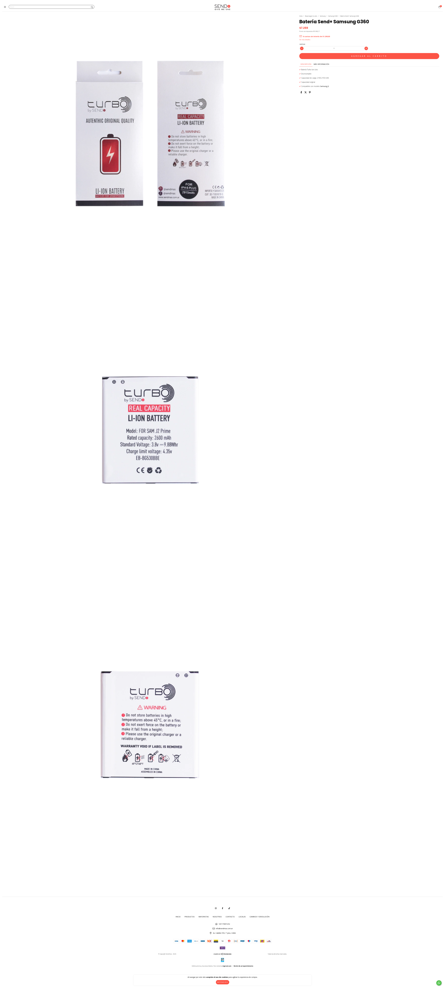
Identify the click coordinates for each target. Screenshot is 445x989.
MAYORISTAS (204, 917)
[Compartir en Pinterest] (310, 92)
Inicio (300, 16)
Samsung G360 (333, 16)
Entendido (222, 982)
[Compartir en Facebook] (301, 92)
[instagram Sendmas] (216, 908)
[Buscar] (92, 7)
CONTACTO (230, 917)
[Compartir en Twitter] (305, 92)
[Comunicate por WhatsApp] (439, 983)
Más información (321, 64)
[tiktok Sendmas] (229, 908)
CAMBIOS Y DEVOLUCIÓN (259, 917)
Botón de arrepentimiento (243, 966)
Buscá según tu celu (311, 16)
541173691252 (224, 924)
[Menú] (5, 7)
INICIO (178, 917)
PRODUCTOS (189, 917)
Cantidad (302, 44)
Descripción (305, 64)
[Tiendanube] (222, 954)
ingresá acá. (227, 966)
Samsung (323, 16)
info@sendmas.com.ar (224, 928)
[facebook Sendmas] (222, 908)
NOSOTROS (217, 917)
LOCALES (242, 917)
